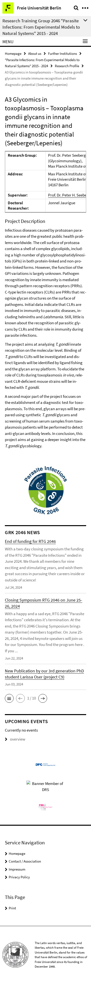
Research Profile (67, 66)
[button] (9, 698)
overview (17, 739)
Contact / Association (25, 861)
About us (34, 53)
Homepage (13, 53)
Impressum (17, 869)
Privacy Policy (19, 877)
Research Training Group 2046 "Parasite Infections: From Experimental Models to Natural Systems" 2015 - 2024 (41, 27)
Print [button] (12, 908)
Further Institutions (62, 53)
